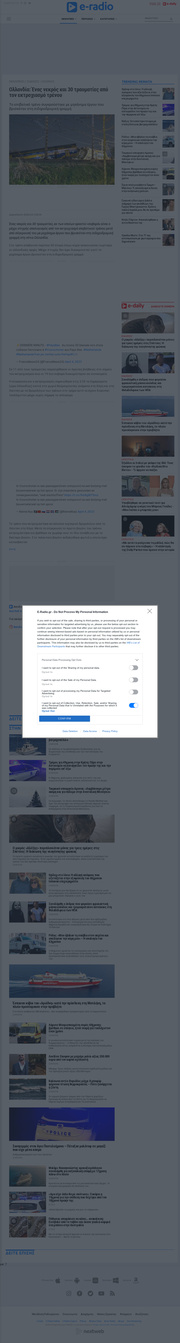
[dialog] (90, 671)
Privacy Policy (110, 731)
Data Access (90, 731)
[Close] (150, 612)
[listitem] (90, 660)
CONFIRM (64, 718)
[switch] (133, 667)
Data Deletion (70, 731)
